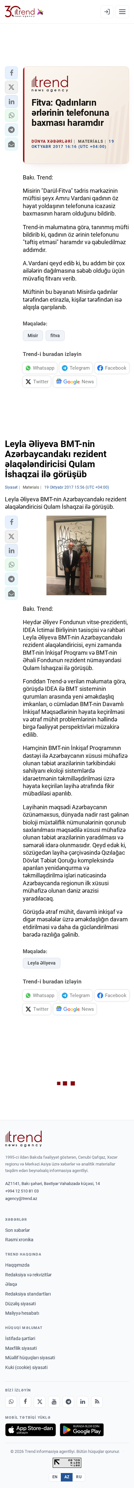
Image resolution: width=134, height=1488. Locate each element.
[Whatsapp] (11, 1402)
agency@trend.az (21, 1198)
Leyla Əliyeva (42, 963)
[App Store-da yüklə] (30, 1429)
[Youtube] (54, 1402)
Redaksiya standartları (28, 1294)
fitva (55, 335)
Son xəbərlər (17, 1230)
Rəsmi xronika (19, 1239)
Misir (33, 335)
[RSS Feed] (97, 1402)
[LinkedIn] (82, 1402)
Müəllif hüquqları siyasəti (30, 1357)
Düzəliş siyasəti (20, 1303)
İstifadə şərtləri (20, 1338)
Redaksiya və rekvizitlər (28, 1274)
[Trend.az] (24, 12)
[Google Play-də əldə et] (82, 1429)
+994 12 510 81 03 (22, 1191)
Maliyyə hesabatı (22, 1313)
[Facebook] (25, 1402)
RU (79, 1477)
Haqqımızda (17, 1265)
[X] (40, 1402)
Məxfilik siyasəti (21, 1348)
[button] (11, 73)
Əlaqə (11, 1284)
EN (55, 1477)
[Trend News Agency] (23, 1139)
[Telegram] (68, 1402)
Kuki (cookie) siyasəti (26, 1367)
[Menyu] (122, 11)
